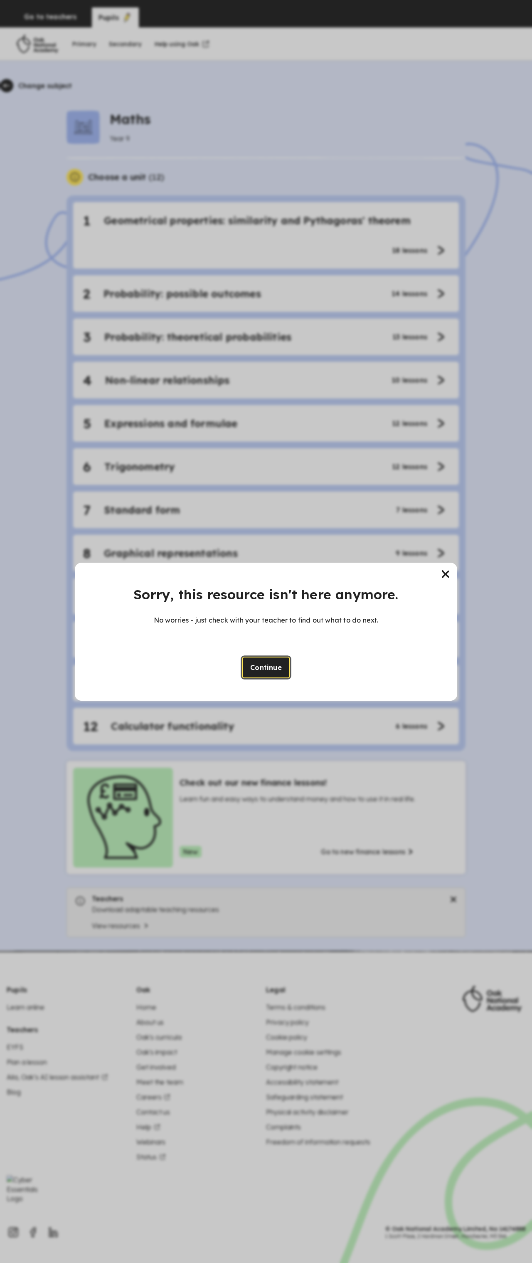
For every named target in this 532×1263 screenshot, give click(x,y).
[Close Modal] (445, 574)
